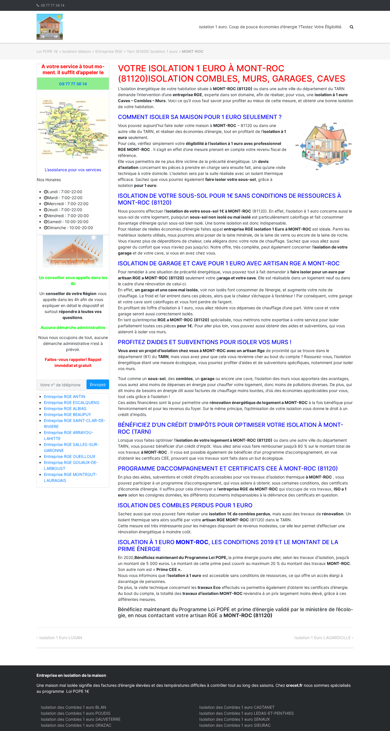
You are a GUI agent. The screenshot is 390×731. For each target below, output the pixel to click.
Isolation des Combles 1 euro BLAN (73, 707)
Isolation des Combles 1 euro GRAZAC (76, 725)
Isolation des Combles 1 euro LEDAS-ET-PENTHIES (246, 713)
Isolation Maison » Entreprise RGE (92, 51)
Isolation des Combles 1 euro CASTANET (237, 707)
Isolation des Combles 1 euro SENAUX (234, 719)
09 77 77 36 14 (53, 5)
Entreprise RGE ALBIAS (65, 408)
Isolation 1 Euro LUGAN (60, 637)
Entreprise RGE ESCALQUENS (71, 402)
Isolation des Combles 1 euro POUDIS (75, 713)
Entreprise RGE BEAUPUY (67, 414)
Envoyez (98, 384)
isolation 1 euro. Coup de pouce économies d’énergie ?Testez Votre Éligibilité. (270, 26)
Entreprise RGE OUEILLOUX (69, 456)
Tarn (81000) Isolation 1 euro (152, 51)
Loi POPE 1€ (47, 51)
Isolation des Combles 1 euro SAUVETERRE (80, 719)
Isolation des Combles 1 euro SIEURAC (235, 725)
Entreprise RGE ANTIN (64, 396)
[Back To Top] (376, 717)
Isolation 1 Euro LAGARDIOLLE (322, 637)
